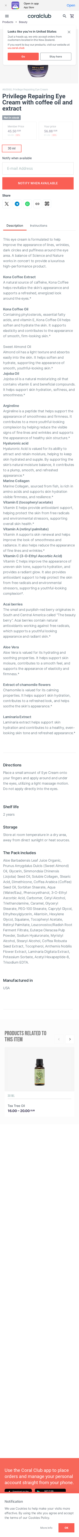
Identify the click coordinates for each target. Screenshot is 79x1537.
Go (23, 56)
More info (46, 1527)
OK (66, 1527)
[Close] (6, 5)
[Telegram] (17, 204)
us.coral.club (16, 48)
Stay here (55, 56)
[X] (6, 204)
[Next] (69, 1039)
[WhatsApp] (27, 204)
